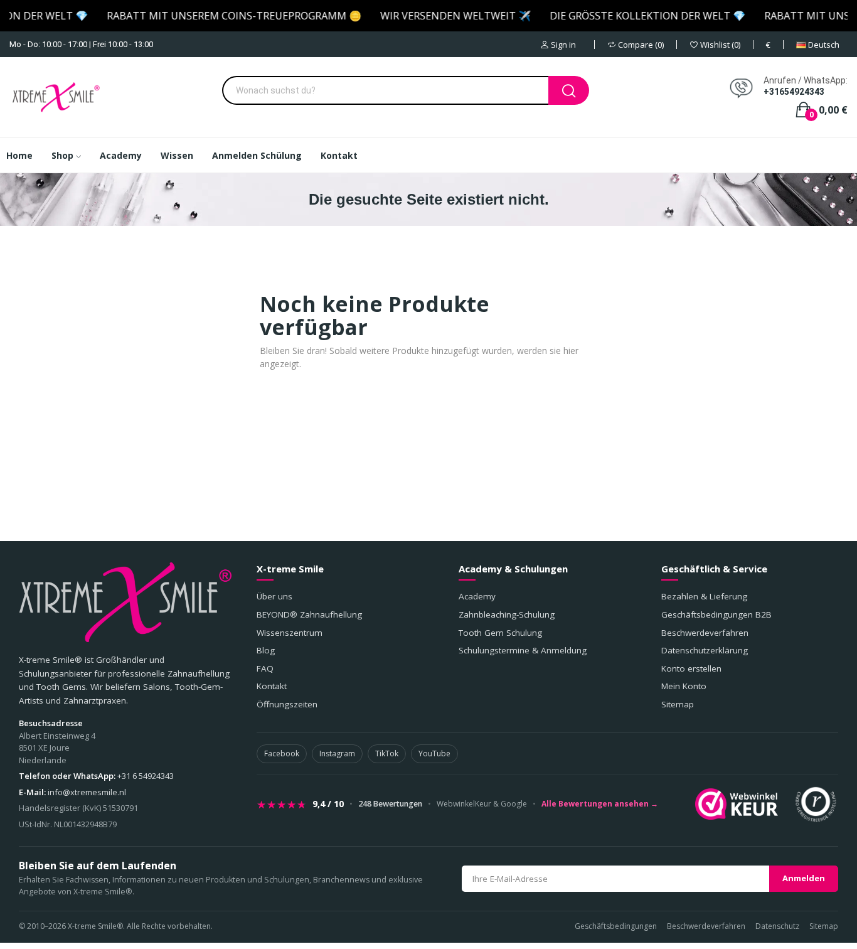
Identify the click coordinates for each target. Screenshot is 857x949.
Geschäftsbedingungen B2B (716, 614)
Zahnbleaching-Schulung (507, 614)
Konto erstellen (691, 668)
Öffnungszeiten (287, 704)
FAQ (265, 668)
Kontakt (272, 686)
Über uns (274, 596)
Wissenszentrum (289, 632)
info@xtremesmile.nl (87, 792)
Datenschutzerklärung (704, 650)
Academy (477, 596)
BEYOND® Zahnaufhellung (309, 614)
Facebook (281, 753)
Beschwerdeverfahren (704, 632)
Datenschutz (777, 926)
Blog (266, 650)
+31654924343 (794, 91)
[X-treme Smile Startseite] (125, 602)
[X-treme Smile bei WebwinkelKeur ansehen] (736, 804)
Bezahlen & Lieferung (704, 596)
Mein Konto (683, 686)
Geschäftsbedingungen (616, 926)
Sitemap (677, 704)
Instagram (337, 753)
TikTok (386, 753)
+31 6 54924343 (145, 775)
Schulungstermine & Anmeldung (523, 650)
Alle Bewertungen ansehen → (599, 804)
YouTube (434, 753)
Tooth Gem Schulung (500, 632)
